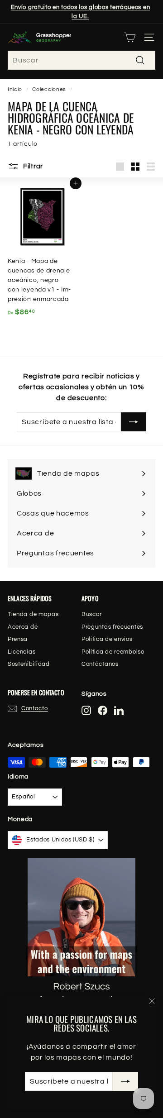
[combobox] (81, 60)
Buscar (92, 614)
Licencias (21, 652)
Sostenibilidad (29, 664)
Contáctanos (100, 664)
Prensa (18, 639)
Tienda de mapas (33, 614)
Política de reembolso (113, 652)
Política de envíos (107, 639)
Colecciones (49, 89)
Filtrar (32, 166)
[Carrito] (129, 37)
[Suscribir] (125, 1081)
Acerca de (23, 627)
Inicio (15, 89)
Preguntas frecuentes (112, 627)
